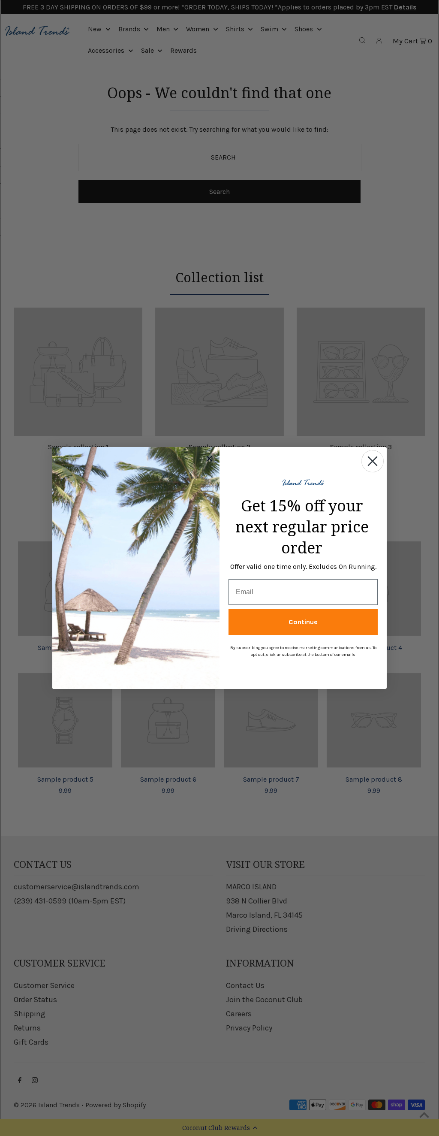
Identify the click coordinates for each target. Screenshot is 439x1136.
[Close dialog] (372, 461)
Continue (303, 622)
